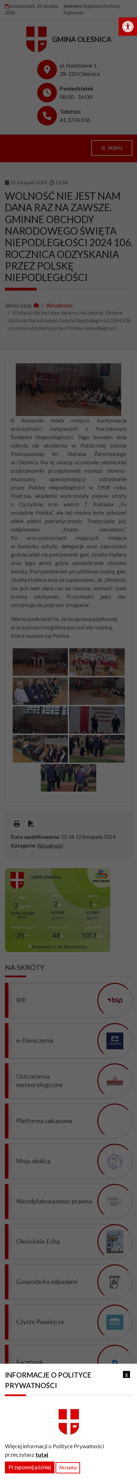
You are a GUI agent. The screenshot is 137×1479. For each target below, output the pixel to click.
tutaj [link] (41, 1454)
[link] (128, 26)
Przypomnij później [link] (29, 1467)
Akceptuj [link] (68, 1467)
